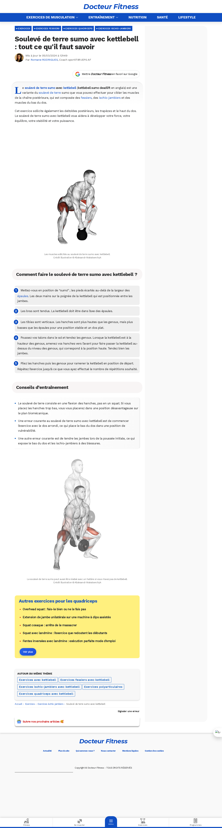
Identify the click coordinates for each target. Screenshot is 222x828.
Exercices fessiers (48, 28)
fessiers (86, 97)
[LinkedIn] (117, 759)
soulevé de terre (50, 92)
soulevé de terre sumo (40, 88)
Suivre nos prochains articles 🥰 (43, 721)
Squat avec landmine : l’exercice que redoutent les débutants (65, 633)
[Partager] (217, 732)
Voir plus (28, 651)
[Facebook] (88, 759)
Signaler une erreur (128, 711)
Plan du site (63, 751)
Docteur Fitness (110, 6)
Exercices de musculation (50, 17)
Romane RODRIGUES (44, 59)
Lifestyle (187, 17)
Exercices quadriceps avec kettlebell (46, 693)
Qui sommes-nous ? (85, 751)
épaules (22, 296)
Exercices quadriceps (78, 28)
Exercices (24, 28)
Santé (162, 17)
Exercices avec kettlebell (37, 679)
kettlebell (69, 88)
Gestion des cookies (154, 751)
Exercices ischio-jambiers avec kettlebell (49, 686)
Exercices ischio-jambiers (114, 28)
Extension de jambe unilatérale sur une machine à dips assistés (67, 617)
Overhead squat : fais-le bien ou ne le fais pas (54, 609)
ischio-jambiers (110, 97)
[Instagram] (108, 759)
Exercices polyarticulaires (103, 686)
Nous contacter (108, 751)
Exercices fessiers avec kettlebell (85, 679)
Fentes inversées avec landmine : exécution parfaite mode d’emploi (69, 641)
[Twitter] (98, 759)
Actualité (47, 751)
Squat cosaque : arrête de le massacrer (50, 625)
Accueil (18, 704)
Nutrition (138, 17)
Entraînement (101, 17)
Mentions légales (130, 751)
